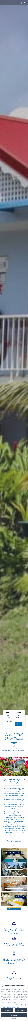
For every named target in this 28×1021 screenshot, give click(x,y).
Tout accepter (21, 1010)
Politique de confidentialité (11, 1007)
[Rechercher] (18, 724)
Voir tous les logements (14, 909)
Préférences (14, 1015)
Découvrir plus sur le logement (14, 856)
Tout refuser (7, 1010)
